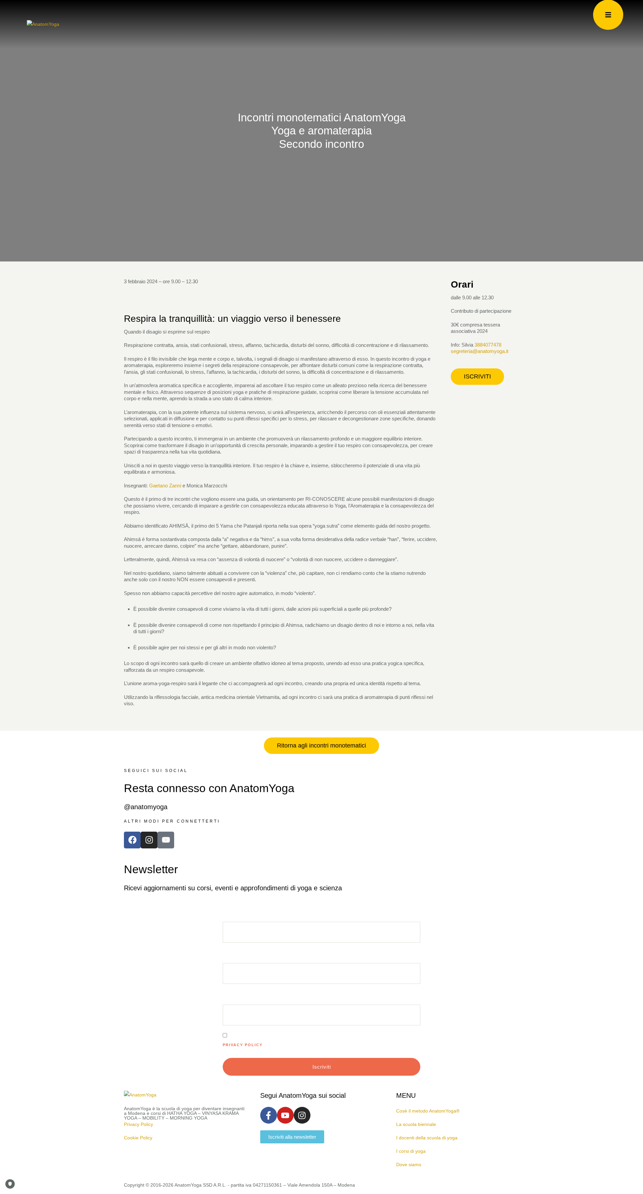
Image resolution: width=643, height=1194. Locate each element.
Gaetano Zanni (164, 485)
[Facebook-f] (268, 1115)
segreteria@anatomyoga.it (479, 351)
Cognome (235, 959)
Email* (231, 917)
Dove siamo (408, 1164)
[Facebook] (132, 840)
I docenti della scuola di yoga (426, 1137)
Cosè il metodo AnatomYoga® (427, 1111)
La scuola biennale (416, 1124)
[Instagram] (149, 840)
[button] (477, 376)
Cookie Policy (138, 1137)
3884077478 (488, 345)
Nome (229, 1000)
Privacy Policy (243, 1045)
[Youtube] (285, 1115)
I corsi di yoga (411, 1151)
